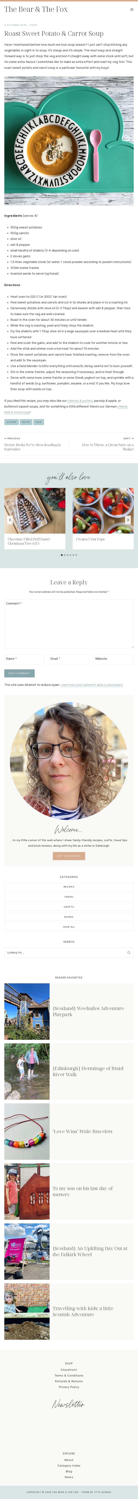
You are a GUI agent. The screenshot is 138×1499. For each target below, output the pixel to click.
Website (101, 658)
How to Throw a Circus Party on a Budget (108, 444)
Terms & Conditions (69, 1375)
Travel (69, 897)
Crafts (69, 907)
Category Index (69, 1465)
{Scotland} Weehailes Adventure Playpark (88, 1011)
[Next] (128, 520)
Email (55, 658)
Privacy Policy (69, 1387)
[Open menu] (132, 9)
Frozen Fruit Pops (90, 539)
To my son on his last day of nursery (83, 1191)
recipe (26, 422)
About (69, 1460)
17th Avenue (102, 1492)
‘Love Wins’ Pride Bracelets (82, 1131)
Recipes (69, 887)
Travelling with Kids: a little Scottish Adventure (83, 1311)
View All (69, 927)
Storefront (69, 1369)
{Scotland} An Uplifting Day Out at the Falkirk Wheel (90, 1251)
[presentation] (34, 511)
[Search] (129, 952)
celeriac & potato (80, 400)
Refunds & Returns (69, 1381)
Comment (14, 603)
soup (39, 422)
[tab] (62, 555)
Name (11, 658)
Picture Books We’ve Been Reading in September (32, 444)
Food (33, 25)
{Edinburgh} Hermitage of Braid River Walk (88, 1071)
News (69, 1477)
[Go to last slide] (10, 520)
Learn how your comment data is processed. (92, 685)
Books (68, 917)
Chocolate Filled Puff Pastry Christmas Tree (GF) (29, 541)
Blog (69, 1471)
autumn (11, 422)
